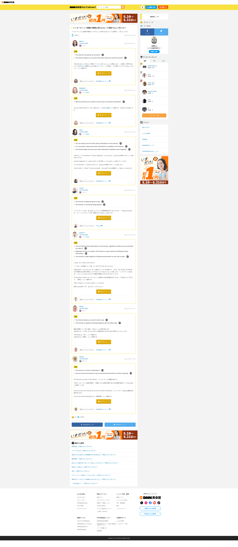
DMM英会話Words (82, 526)
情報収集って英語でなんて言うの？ (82, 446)
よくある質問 (146, 133)
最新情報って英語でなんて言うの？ (82, 459)
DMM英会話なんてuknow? (84, 524)
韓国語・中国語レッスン (103, 503)
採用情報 (99, 531)
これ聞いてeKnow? (102, 511)
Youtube (98, 226)
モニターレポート (82, 508)
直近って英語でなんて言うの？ (81, 471)
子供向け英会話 (101, 506)
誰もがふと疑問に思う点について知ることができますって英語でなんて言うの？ (95, 463)
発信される (82, 66)
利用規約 (144, 139)
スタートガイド (81, 500)
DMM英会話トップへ (148, 145)
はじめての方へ (81, 497)
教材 (117, 506)
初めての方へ (146, 127)
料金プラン (100, 497)
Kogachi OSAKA (152, 91)
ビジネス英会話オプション (104, 508)
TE (148, 108)
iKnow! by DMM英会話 (83, 521)
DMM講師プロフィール (102, 81)
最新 (108, 108)
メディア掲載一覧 (102, 528)
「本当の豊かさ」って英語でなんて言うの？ (85, 483)
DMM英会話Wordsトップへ (150, 151)
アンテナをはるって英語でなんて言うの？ (84, 450)
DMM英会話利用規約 (102, 521)
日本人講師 (80, 506)
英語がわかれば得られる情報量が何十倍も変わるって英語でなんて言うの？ (94, 455)
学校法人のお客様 (150, 514)
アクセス (97, 64)
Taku (149, 100)
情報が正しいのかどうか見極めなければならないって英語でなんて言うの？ (94, 479)
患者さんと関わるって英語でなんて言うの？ (85, 467)
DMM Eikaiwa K (152, 66)
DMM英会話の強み (82, 503)
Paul (149, 74)
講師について (120, 497)
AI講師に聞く (152, 7)
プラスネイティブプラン (103, 500)
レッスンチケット (121, 508)
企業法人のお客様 (150, 508)
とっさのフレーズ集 (121, 524)
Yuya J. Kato (151, 83)
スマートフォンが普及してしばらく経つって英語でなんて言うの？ (91, 475)
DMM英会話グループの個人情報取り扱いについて (106, 524)
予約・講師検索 (120, 503)
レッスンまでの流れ (121, 500)
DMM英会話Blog (81, 529)
